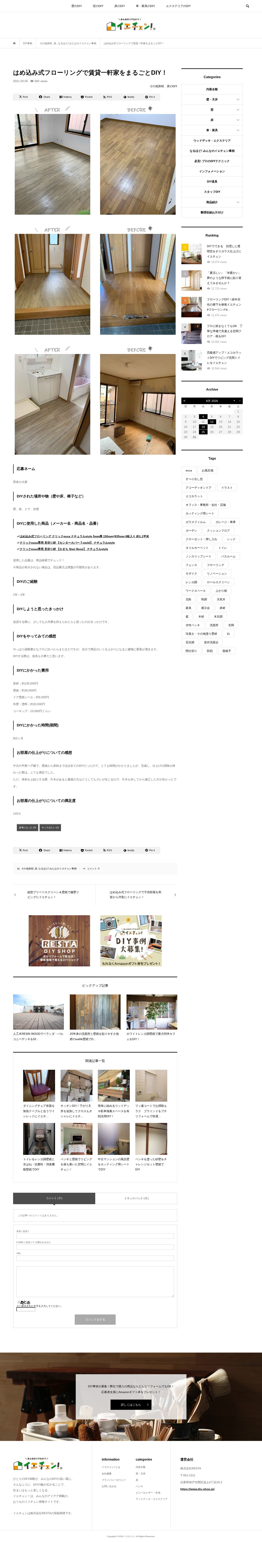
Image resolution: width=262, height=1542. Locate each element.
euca (189, 470)
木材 (201, 616)
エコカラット (194, 496)
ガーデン (191, 530)
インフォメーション (212, 171)
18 (203, 426)
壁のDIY (76, 6)
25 (203, 432)
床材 (222, 608)
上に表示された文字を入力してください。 (39, 1306)
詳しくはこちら (131, 1404)
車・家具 (212, 130)
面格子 (226, 651)
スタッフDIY (212, 191)
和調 (204, 599)
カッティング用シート (200, 513)
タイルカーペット (197, 547)
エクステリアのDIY (178, 6)
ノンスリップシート (198, 556)
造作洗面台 (211, 642)
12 (211, 421)
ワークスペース (196, 590)
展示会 (205, 608)
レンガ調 (191, 582)
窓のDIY (98, 6)
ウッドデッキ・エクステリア (212, 140)
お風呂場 (207, 470)
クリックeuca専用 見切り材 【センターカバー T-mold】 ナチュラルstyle (67, 542)
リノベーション (217, 573)
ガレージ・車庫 (226, 522)
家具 (188, 608)
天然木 (221, 599)
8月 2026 (212, 400)
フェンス (191, 565)
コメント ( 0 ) (54, 1198)
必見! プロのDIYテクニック (212, 161)
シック (231, 539)
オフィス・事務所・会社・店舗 (206, 504)
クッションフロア (218, 530)
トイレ (222, 547)
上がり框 (221, 590)
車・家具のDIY (145, 6)
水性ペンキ (193, 625)
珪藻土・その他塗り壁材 (201, 633)
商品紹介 (212, 202)
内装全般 (212, 89)
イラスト (227, 487)
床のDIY (119, 6)
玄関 (231, 625)
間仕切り (191, 651)
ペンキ (139, 1486)
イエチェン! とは (111, 1467)
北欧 (188, 599)
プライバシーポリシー (114, 1480)
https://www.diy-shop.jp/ (197, 1489)
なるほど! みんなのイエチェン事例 (57, 868)
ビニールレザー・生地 (148, 1492)
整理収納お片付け (212, 212)
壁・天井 (212, 99)
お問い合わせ (109, 1486)
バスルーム (228, 556)
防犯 (210, 651)
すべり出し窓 (194, 479)
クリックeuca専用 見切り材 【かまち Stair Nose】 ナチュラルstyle (64, 549)
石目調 (190, 642)
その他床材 (27, 868)
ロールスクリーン (218, 582)
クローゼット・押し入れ (201, 539)
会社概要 (107, 1473)
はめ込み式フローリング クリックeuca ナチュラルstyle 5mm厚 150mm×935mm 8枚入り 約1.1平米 (84, 536)
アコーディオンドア (198, 487)
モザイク (191, 573)
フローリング (215, 565)
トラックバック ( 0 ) (136, 1198)
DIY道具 (212, 181)
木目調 (218, 616)
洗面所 (214, 625)
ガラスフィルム (196, 522)
